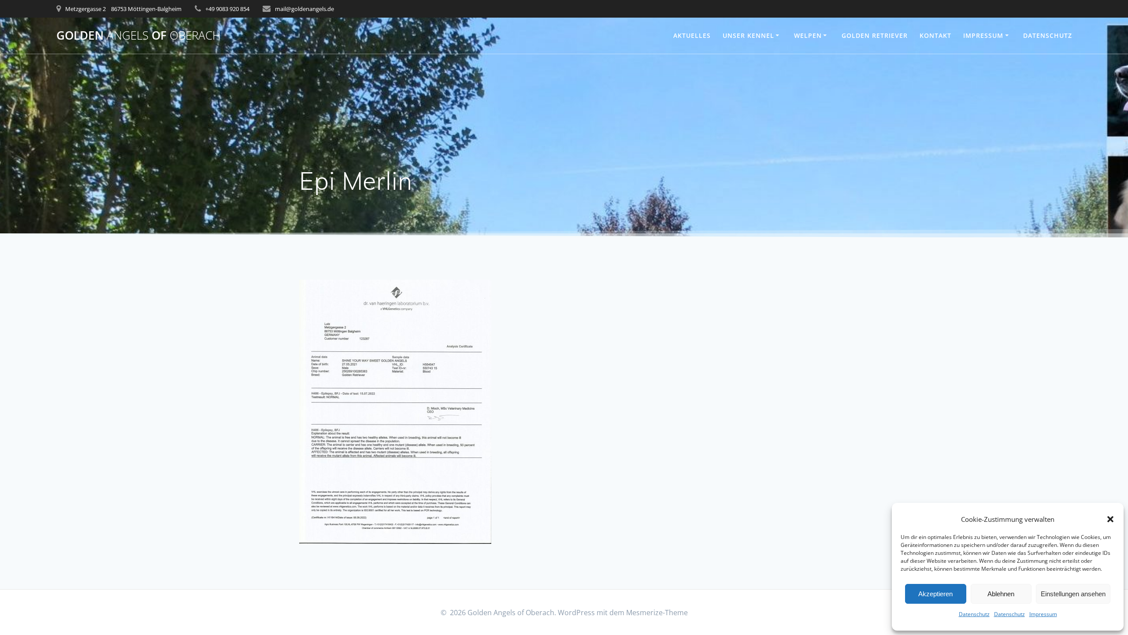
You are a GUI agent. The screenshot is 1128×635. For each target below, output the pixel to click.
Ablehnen (1000, 594)
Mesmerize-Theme (657, 612)
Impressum (1043, 614)
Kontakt (935, 35)
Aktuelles (692, 35)
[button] (1110, 519)
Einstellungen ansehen (1073, 594)
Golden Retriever (875, 35)
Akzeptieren (935, 594)
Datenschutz (974, 614)
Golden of (138, 35)
